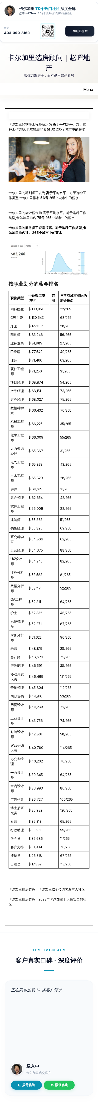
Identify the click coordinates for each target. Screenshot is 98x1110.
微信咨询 (61, 1085)
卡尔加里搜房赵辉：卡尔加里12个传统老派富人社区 (47, 889)
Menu (88, 89)
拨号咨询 (28, 1085)
